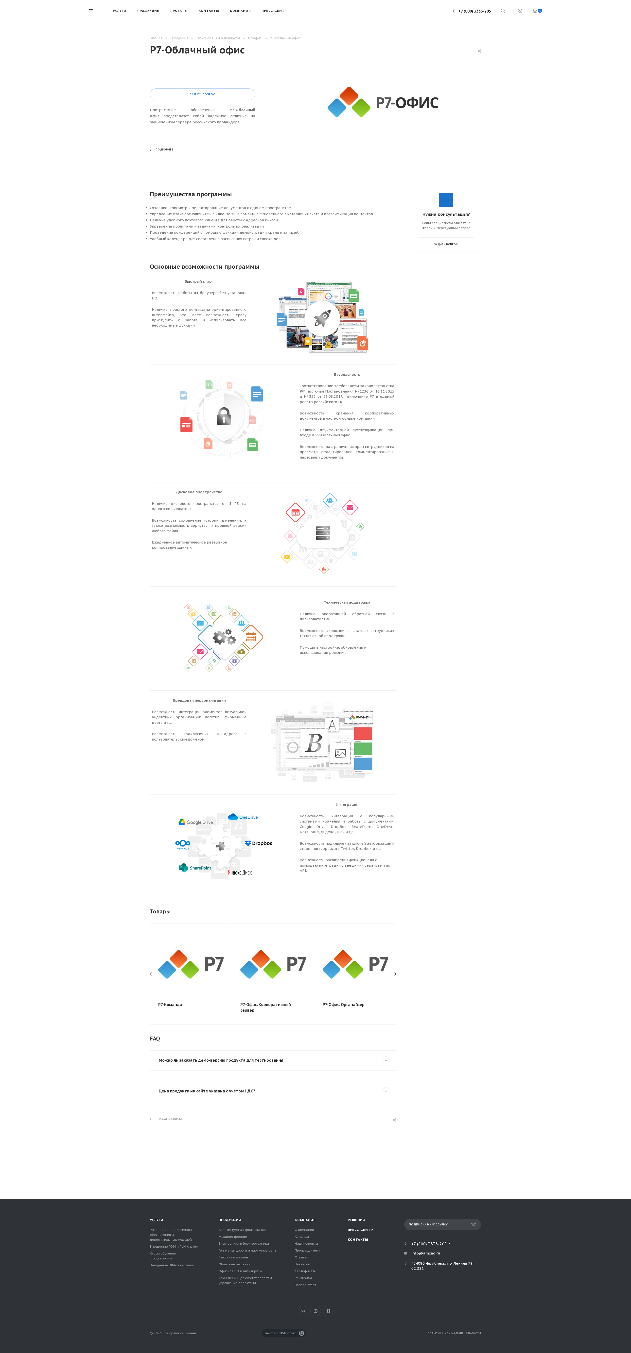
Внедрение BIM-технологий (172, 1265)
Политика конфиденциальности (454, 1333)
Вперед (395, 974)
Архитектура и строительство (242, 1230)
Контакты (358, 1240)
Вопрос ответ (305, 1285)
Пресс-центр (360, 1230)
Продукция (230, 1220)
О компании (304, 1230)
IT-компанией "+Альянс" (232, 1333)
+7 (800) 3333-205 (474, 11)
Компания (305, 1220)
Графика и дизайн (233, 1257)
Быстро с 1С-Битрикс (280, 1333)
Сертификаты (305, 1271)
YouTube (315, 1311)
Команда (302, 1237)
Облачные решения (234, 1264)
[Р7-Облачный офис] (383, 102)
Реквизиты (303, 1278)
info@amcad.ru (425, 1253)
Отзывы (301, 1257)
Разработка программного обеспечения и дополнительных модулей (171, 1235)
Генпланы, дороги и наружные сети (247, 1250)
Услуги (156, 1220)
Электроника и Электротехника (244, 1243)
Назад (151, 974)
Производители (307, 1250)
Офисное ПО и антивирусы (240, 1271)
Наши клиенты (306, 1243)
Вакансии (302, 1264)
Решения (356, 1220)
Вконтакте (303, 1311)
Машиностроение (233, 1237)
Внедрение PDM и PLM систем (174, 1246)
